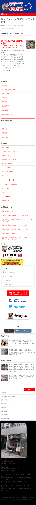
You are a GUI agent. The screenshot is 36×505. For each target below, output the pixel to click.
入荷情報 (4, 133)
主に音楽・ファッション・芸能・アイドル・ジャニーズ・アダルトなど (17, 220)
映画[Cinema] (5, 147)
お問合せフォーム (7, 114)
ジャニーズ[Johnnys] (7, 171)
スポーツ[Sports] (6, 176)
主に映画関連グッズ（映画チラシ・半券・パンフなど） (17, 229)
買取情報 (4, 102)
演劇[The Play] (6, 155)
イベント (4, 125)
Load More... (9, 331)
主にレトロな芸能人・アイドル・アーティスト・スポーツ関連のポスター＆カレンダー (17, 238)
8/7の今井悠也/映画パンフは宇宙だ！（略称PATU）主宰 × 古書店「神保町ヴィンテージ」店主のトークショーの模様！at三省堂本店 (21, 341)
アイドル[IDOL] (6, 167)
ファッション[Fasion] (8, 180)
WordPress (12, 499)
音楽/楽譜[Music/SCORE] (9, 159)
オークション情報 (17, 50)
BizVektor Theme (21, 499)
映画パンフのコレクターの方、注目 (11, 151)
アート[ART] (5, 188)
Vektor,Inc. (30, 499)
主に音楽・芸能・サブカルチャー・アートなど (14, 225)
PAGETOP (30, 389)
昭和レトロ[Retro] (7, 163)
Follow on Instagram (24, 331)
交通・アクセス (6, 93)
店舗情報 (4, 85)
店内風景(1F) (5, 106)
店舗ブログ (5, 137)
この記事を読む (5, 70)
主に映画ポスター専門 (8, 211)
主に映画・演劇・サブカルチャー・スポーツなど (15, 215)
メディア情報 (8, 276)
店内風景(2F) (5, 110)
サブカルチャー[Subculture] (9, 184)
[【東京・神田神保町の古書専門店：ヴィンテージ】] (18, 9)
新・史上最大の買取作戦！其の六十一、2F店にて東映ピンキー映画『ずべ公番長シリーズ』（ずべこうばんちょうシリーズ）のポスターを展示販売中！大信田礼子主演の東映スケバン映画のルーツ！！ (21, 368)
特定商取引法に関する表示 (9, 89)
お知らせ (4, 129)
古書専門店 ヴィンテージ (15, 497)
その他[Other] (5, 200)
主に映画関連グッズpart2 (9, 233)
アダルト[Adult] (6, 196)
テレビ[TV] (5, 192)
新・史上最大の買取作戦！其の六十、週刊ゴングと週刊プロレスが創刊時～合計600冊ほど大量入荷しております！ (21, 377)
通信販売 (4, 98)
